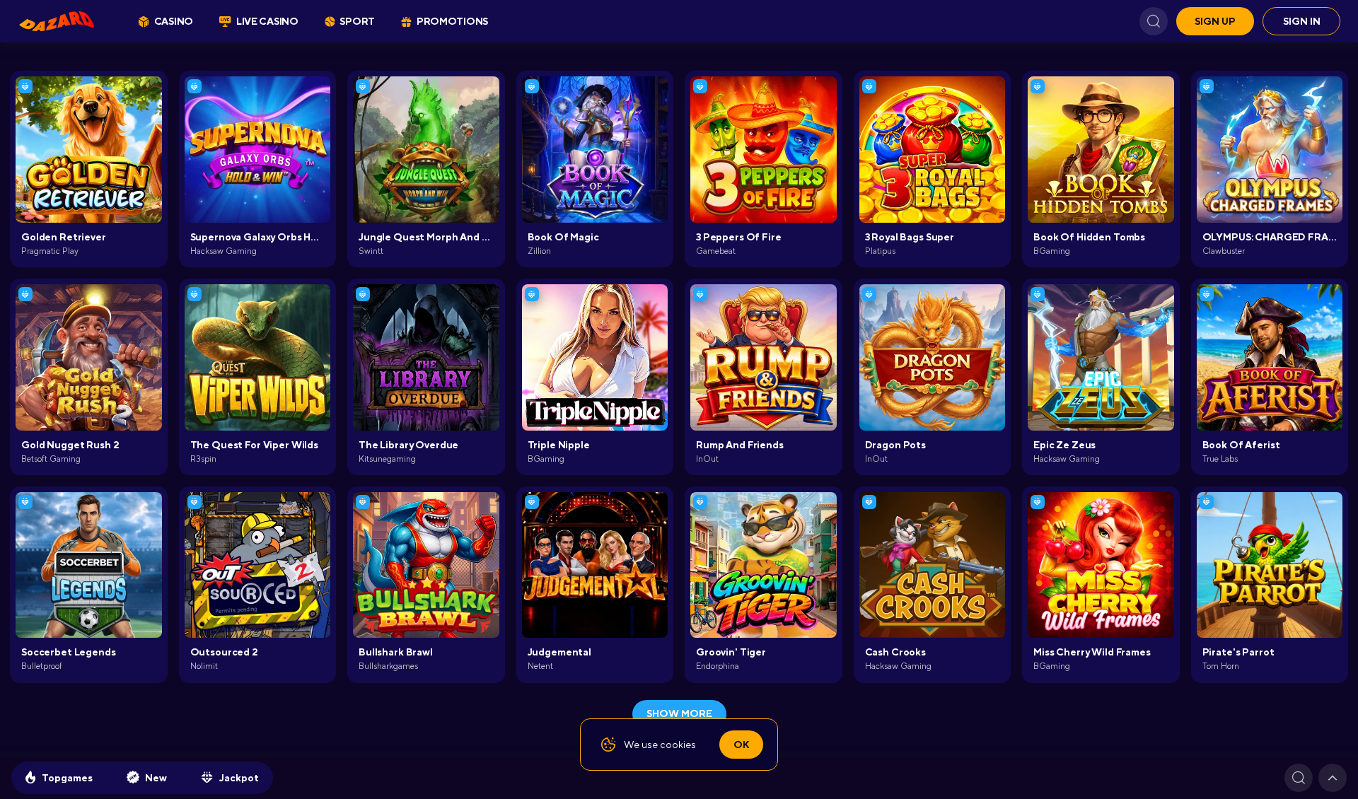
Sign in (1302, 21)
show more (679, 713)
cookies (678, 744)
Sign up (1215, 21)
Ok (741, 744)
